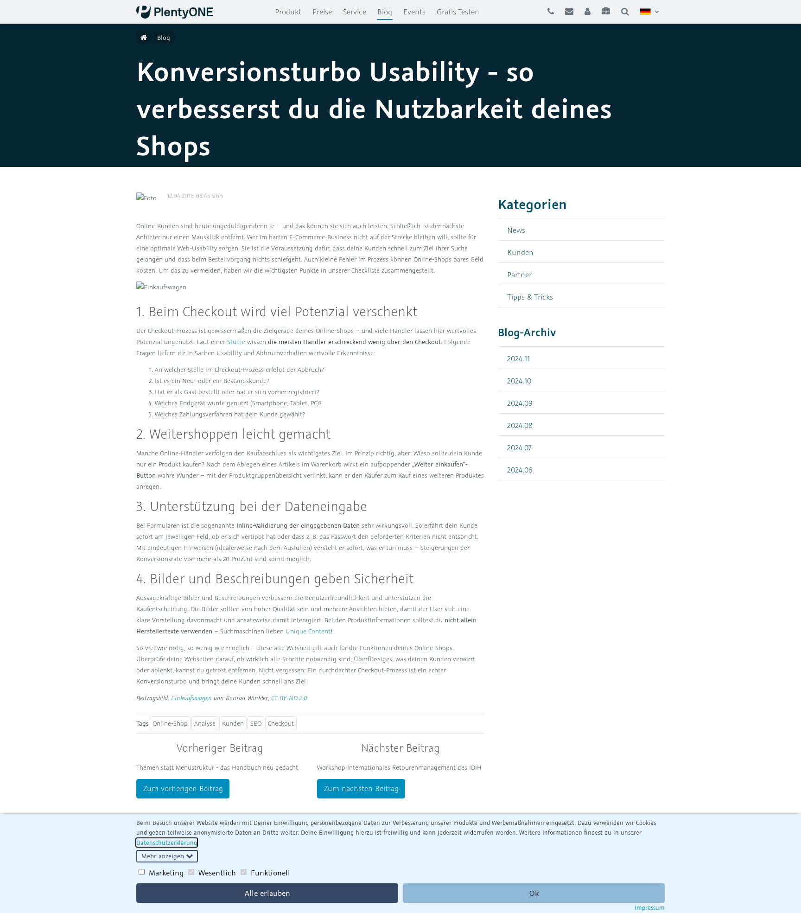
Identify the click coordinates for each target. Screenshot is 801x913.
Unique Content (308, 631)
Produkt (288, 11)
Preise (322, 11)
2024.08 (520, 425)
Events (414, 11)
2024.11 (518, 358)
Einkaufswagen (191, 698)
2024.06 (520, 469)
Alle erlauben (267, 893)
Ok (534, 893)
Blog (387, 11)
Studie (236, 342)
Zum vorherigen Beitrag (183, 788)
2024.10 (519, 380)
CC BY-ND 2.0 (289, 698)
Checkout (281, 723)
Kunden (233, 723)
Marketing (166, 873)
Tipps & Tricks (530, 296)
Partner (519, 274)
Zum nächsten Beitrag (361, 788)
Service (354, 11)
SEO (255, 723)
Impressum (650, 907)
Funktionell (270, 873)
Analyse (205, 723)
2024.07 (519, 447)
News (516, 230)
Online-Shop (170, 723)
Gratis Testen (458, 11)
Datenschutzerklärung (166, 842)
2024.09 (520, 403)
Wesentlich (217, 873)
